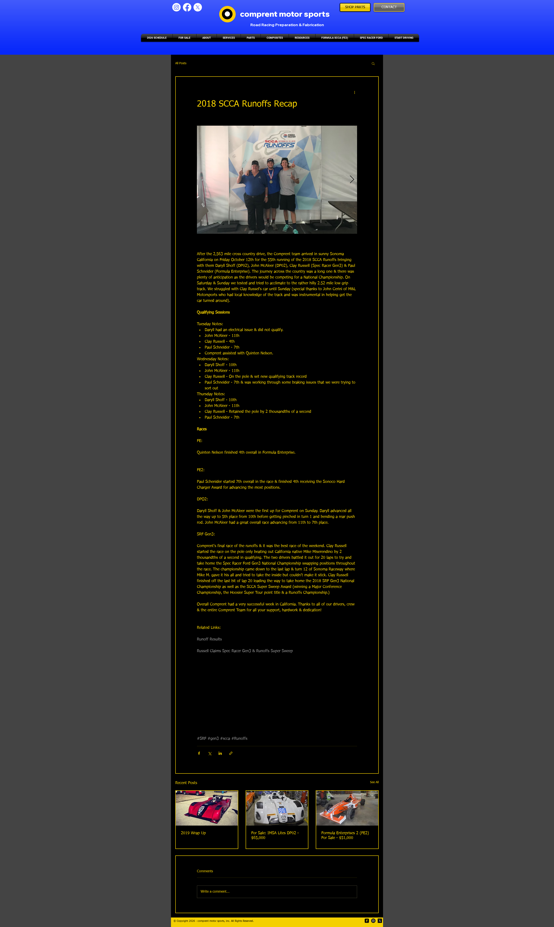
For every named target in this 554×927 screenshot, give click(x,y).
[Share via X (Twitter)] (210, 753)
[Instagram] (176, 7)
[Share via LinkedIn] (220, 753)
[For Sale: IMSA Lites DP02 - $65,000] (277, 808)
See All (374, 782)
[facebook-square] (367, 921)
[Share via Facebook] (199, 753)
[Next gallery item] (351, 180)
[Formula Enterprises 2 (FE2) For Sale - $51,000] (347, 808)
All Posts (180, 63)
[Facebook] (187, 7)
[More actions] (354, 92)
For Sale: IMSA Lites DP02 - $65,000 (275, 835)
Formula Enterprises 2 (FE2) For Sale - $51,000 (345, 835)
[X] (197, 7)
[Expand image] (277, 180)
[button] (373, 63)
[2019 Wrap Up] (207, 808)
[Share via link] (231, 753)
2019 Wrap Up (193, 833)
